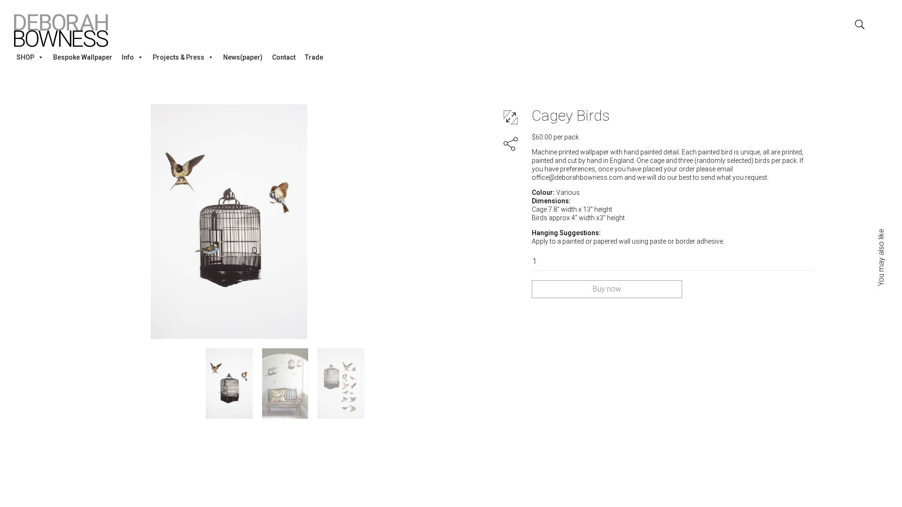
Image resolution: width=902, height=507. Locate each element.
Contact (283, 57)
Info (128, 57)
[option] (229, 221)
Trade (314, 57)
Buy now (607, 288)
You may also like (881, 257)
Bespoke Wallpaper (82, 57)
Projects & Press (178, 57)
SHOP (25, 57)
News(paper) (243, 57)
